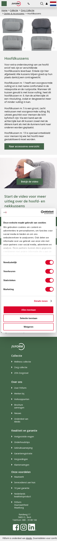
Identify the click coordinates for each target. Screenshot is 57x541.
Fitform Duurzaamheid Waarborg (21, 505)
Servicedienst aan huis (24, 482)
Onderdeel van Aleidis (21, 420)
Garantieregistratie (23, 453)
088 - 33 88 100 (29, 520)
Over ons (16, 382)
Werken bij (19, 393)
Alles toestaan (28, 309)
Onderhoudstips (22, 442)
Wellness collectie (22, 361)
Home (4, 10)
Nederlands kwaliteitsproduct (22, 495)
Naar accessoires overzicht (24, 146)
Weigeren (28, 326)
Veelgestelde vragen (24, 436)
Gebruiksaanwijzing (23, 447)
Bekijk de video (29, 181)
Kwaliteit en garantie (24, 430)
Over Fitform (20, 387)
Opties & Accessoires (14, 13)
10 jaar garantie (21, 488)
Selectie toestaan (28, 318)
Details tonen (41, 301)
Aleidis (29, 538)
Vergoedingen (21, 459)
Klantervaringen (21, 464)
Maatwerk (19, 476)
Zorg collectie (20, 367)
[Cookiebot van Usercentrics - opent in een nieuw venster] (41, 212)
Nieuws (17, 413)
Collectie (14, 10)
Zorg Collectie (27, 10)
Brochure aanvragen (19, 406)
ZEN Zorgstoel (21, 373)
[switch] (49, 271)
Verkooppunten (21, 399)
